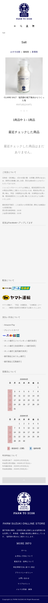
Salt (3, 33)
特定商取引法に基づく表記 (24, 567)
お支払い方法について (24, 556)
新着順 (35, 52)
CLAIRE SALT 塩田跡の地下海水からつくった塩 (24, 99)
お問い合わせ (24, 578)
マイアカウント (24, 584)
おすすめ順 (15, 52)
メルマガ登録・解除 (24, 589)
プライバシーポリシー (24, 573)
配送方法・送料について (24, 561)
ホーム (24, 550)
